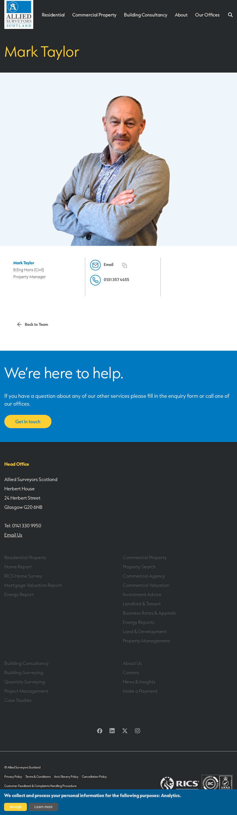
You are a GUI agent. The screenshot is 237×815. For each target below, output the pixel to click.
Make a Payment (140, 691)
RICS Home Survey (23, 576)
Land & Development (145, 631)
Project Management (26, 691)
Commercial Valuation (146, 585)
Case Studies (18, 700)
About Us (132, 663)
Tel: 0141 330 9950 (22, 525)
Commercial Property (94, 15)
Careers (131, 672)
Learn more (43, 807)
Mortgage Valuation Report (33, 585)
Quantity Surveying (24, 682)
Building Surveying (23, 672)
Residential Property (25, 557)
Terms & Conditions (38, 777)
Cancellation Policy (94, 777)
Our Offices (207, 15)
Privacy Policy (13, 777)
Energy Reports (138, 622)
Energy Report (19, 594)
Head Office (16, 464)
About (181, 15)
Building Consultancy (145, 15)
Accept (15, 807)
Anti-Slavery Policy (66, 777)
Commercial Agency (144, 576)
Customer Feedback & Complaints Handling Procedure (40, 786)
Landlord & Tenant (142, 604)
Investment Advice (142, 594)
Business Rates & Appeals (149, 613)
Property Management (146, 641)
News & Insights (139, 682)
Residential (53, 15)
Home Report (18, 567)
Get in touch (27, 421)
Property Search (139, 567)
